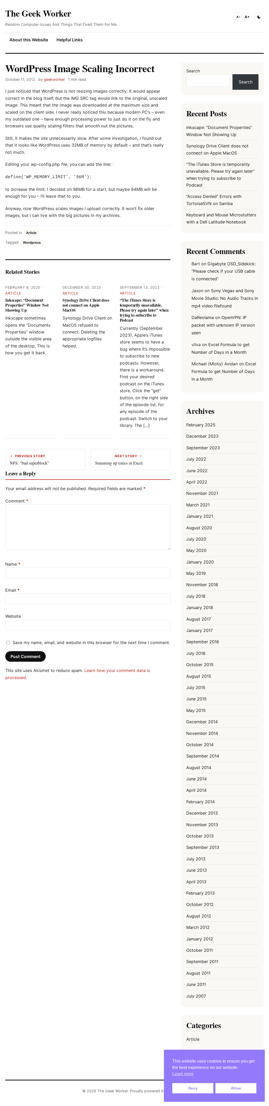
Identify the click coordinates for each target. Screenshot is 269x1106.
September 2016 (202, 641)
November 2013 (202, 824)
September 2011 (202, 961)
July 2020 (196, 539)
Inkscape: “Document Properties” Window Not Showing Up (26, 305)
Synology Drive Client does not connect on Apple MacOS (86, 305)
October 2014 (200, 744)
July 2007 (196, 996)
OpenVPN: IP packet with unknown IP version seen (223, 325)
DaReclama (203, 317)
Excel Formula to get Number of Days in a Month (224, 371)
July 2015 (195, 687)
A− (238, 17)
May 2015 (196, 710)
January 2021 (199, 516)
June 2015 (196, 698)
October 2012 (200, 904)
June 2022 (197, 470)
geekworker (54, 79)
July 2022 (196, 459)
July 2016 (195, 653)
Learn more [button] (183, 1074)
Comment (16, 501)
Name (12, 564)
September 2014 (202, 756)
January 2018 (199, 607)
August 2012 (198, 916)
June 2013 (196, 870)
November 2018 (202, 584)
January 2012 (199, 938)
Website (13, 616)
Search (193, 70)
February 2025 (200, 424)
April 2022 (196, 482)
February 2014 (200, 801)
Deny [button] (193, 1088)
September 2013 (202, 847)
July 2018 (195, 596)
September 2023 (203, 447)
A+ (247, 17)
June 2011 (196, 984)
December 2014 (202, 721)
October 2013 (200, 836)
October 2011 (199, 950)
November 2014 (202, 733)
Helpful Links (69, 39)
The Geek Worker (38, 13)
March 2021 (198, 504)
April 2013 (196, 881)
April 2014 (196, 790)
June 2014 (196, 778)
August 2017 (198, 619)
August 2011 (198, 973)
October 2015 (200, 664)
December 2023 (202, 436)
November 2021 (202, 493)
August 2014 (198, 767)
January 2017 (199, 630)
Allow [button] (236, 1088)
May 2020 (196, 550)
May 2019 (196, 573)
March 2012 (198, 927)
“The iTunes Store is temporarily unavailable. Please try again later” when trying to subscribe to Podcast (144, 310)
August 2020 (199, 527)
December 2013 (202, 813)
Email (12, 590)
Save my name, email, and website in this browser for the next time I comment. (91, 642)
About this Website (28, 39)
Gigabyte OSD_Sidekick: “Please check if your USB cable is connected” (224, 271)
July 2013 (195, 858)
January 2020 (200, 562)
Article (31, 233)
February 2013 (200, 893)
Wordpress (32, 243)
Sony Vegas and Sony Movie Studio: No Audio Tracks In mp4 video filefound (225, 298)
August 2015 (198, 676)
